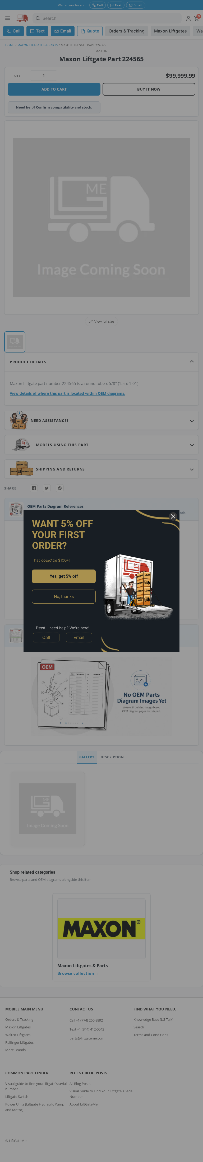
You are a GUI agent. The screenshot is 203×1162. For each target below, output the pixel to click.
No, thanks (64, 596)
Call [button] (46, 637)
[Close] (173, 516)
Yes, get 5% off (64, 576)
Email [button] (78, 637)
